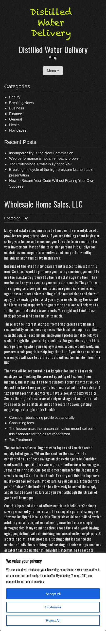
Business (16, 108)
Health (14, 125)
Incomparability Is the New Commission (41, 153)
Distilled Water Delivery (53, 49)
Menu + (53, 71)
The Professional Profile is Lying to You (40, 164)
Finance (15, 114)
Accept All (53, 594)
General (15, 119)
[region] (53, 592)
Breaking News (21, 103)
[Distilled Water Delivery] (53, 41)
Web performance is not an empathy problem (45, 158)
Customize (53, 607)
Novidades (17, 130)
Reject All (53, 620)
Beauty (14, 97)
